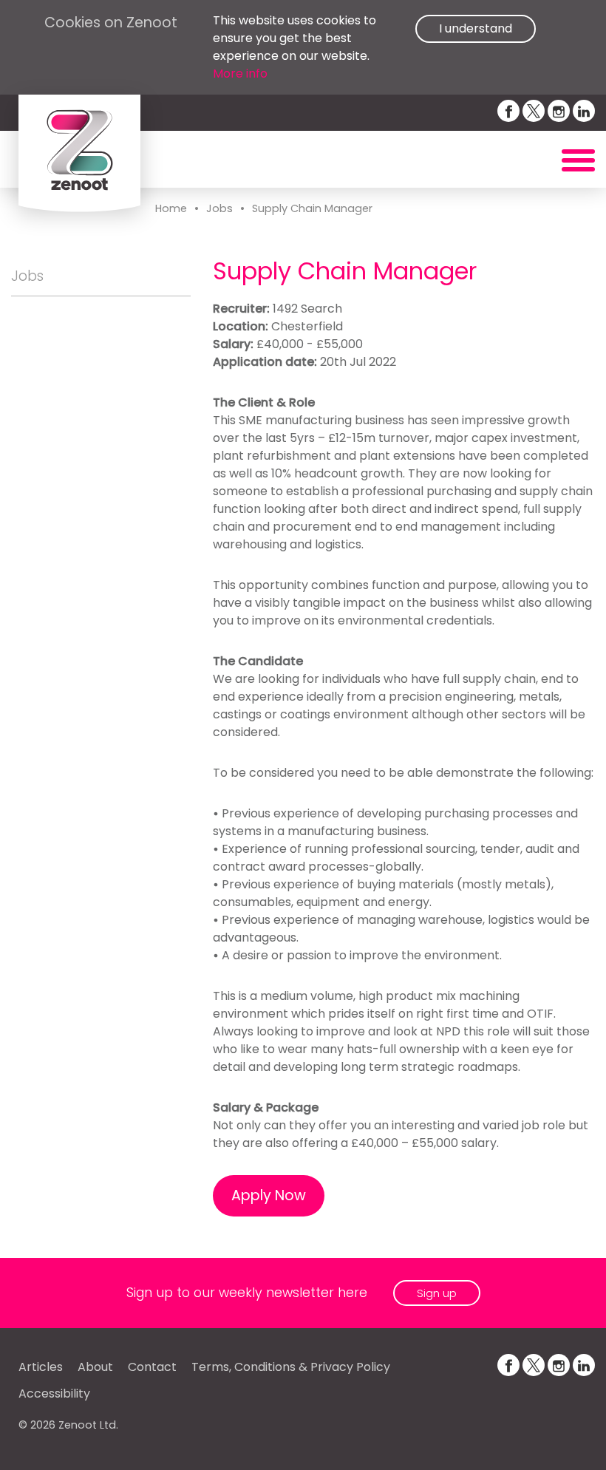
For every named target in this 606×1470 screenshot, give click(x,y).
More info (240, 73)
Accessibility (54, 1393)
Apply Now (268, 1195)
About (95, 1366)
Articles (40, 1366)
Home (171, 208)
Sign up (437, 1293)
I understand (475, 28)
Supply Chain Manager (312, 208)
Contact (152, 1366)
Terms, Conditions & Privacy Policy (290, 1366)
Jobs (219, 208)
